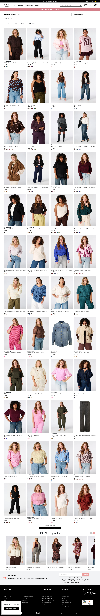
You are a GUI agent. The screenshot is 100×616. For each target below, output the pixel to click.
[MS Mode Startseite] (7, 5)
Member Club (65, 594)
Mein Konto (44, 604)
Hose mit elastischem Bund (11, 518)
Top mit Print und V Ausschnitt (12, 146)
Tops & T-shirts (7, 596)
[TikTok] (83, 593)
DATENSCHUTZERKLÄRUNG (68, 613)
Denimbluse (54, 352)
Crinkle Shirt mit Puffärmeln (11, 63)
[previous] (6, 44)
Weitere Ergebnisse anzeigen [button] (49, 528)
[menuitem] (13, 5)
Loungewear (25, 598)
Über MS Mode (65, 596)
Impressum (64, 600)
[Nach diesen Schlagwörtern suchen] (81, 5)
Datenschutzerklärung (74, 582)
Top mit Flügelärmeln (33, 435)
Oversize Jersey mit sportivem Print (83, 63)
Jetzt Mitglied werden (11, 608)
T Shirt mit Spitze (55, 187)
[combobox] (71, 5)
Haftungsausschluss (66, 602)
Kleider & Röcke (8, 594)
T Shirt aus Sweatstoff (33, 229)
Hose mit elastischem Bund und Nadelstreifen (86, 435)
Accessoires (25, 602)
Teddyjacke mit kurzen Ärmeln (12, 187)
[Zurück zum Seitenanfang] (97, 613)
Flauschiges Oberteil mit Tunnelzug (37, 311)
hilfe (87, 1)
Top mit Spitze (31, 105)
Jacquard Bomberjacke (57, 63)
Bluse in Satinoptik (11, 567)
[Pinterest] (94, 593)
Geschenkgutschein (46, 602)
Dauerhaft (64, 598)
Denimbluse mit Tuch (79, 394)
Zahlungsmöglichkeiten (47, 596)
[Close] (19, 602)
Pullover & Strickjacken (27, 596)
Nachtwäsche (25, 600)
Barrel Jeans (54, 105)
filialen (91, 1)
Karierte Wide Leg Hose (33, 567)
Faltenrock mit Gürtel (56, 146)
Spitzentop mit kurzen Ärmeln (35, 352)
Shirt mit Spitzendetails (10, 476)
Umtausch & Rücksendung (48, 600)
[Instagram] (90, 593)
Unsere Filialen (65, 592)
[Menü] (92, 600)
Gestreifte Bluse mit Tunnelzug (59, 476)
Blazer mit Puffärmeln (10, 229)
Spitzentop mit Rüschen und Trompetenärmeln (16, 270)
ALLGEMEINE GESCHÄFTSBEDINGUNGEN (86, 613)
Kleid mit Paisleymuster (74, 567)
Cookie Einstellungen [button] (67, 607)
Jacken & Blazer (25, 594)
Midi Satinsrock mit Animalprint (55, 567)
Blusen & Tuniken (26, 592)
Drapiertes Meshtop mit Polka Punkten (14, 105)
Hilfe (43, 592)
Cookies (64, 604)
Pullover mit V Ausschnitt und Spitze (37, 270)
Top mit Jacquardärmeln (57, 394)
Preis (15, 23)
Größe (7, 23)
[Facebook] (87, 593)
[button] (14, 5)
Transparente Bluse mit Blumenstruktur (84, 146)
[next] (25, 44)
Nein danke (11, 611)
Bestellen (44, 594)
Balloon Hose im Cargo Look (58, 435)
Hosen (5, 600)
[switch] (89, 604)
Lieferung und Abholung (47, 598)
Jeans (5, 598)
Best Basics (7, 592)
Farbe (23, 23)
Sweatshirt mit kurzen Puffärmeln (13, 435)
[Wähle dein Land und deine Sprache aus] (95, 1)
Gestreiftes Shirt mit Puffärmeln (12, 352)
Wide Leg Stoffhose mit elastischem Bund (38, 63)
